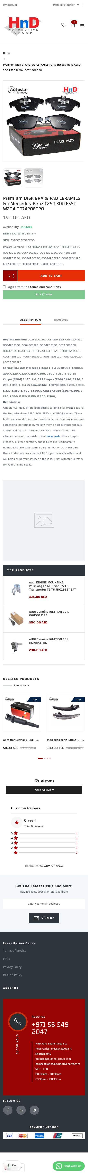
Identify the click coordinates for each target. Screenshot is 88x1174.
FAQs (6, 959)
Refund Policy (12, 975)
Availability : (11, 227)
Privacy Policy (12, 967)
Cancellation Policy (19, 943)
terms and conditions (45, 287)
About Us (10, 988)
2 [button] (44, 758)
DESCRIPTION (30, 320)
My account (10, 5)
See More (20, 685)
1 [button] (40, 758)
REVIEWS (61, 320)
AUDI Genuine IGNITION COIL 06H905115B (49, 613)
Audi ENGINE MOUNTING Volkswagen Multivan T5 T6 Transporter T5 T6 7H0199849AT (52, 586)
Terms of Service (14, 951)
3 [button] (47, 758)
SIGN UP (47, 918)
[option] (44, 121)
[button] (66, 5)
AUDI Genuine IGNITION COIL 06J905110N (49, 641)
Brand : (8, 233)
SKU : (6, 240)
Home (6, 53)
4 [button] (50, 758)
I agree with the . (34, 287)
